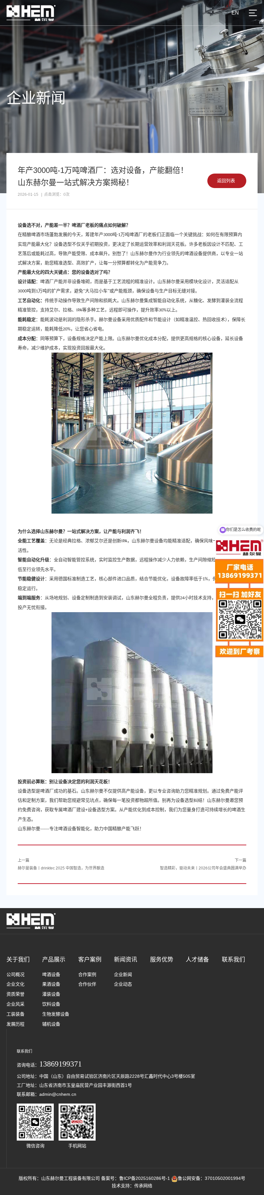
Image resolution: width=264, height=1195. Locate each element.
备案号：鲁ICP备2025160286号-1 (135, 1178)
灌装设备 (51, 994)
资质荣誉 (15, 994)
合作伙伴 (87, 984)
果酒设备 (51, 984)
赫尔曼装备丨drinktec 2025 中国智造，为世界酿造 (61, 868)
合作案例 (87, 974)
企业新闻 (123, 974)
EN (235, 12)
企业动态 (123, 984)
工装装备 (15, 1014)
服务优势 (161, 959)
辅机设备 (51, 1024)
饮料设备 (51, 1004)
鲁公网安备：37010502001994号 (211, 1178)
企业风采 (15, 1004)
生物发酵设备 (55, 1014)
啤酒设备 (51, 974)
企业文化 (15, 984)
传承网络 (143, 1185)
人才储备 (197, 959)
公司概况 (15, 974)
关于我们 (18, 959)
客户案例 (89, 959)
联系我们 (233, 959)
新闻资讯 (125, 959)
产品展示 (53, 959)
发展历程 (15, 1024)
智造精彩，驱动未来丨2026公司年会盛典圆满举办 (203, 868)
